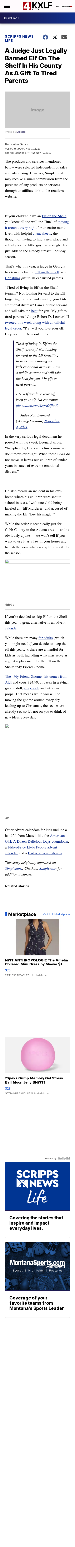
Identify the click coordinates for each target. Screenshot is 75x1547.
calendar (11, 627)
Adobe (21, 131)
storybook (31, 687)
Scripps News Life (19, 38)
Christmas (12, 277)
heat (34, 310)
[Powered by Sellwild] (64, 1158)
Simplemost (13, 868)
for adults (46, 637)
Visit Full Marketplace (56, 914)
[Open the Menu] (7, 6)
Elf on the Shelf (54, 215)
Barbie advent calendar (45, 852)
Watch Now (63, 6)
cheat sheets (42, 233)
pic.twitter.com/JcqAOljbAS (37, 405)
